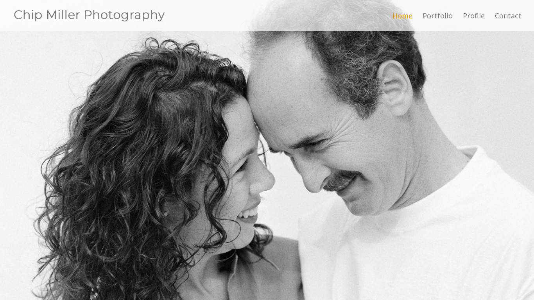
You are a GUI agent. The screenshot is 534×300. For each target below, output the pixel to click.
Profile (474, 16)
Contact (508, 16)
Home (402, 16)
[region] (267, 150)
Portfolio (438, 16)
